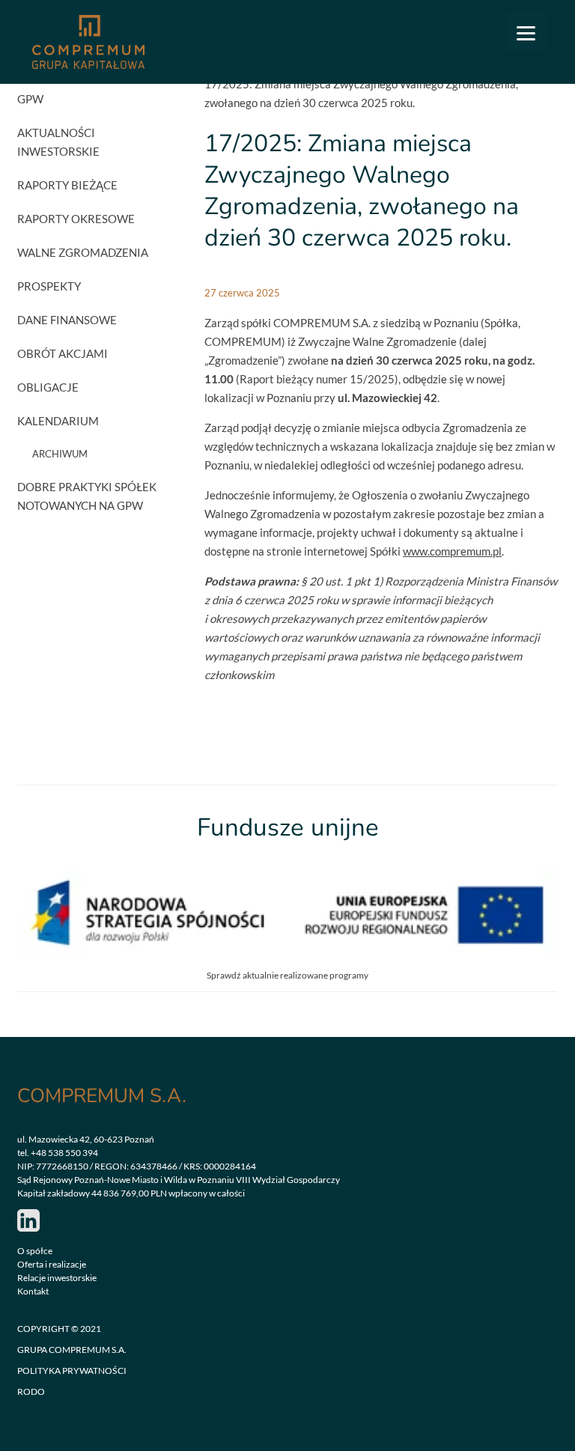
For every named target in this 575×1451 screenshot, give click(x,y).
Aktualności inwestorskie (58, 142)
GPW (30, 99)
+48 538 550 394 (64, 1152)
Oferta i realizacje (51, 1264)
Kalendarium (58, 421)
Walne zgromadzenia (82, 252)
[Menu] (526, 31)
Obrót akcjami (62, 353)
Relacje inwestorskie (57, 1277)
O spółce (34, 1250)
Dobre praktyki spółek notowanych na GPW (86, 496)
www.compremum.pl (452, 551)
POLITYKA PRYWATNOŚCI (72, 1370)
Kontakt (33, 1291)
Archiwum (60, 454)
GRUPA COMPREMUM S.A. (72, 1349)
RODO (31, 1391)
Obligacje (48, 387)
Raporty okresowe (76, 218)
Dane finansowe (67, 319)
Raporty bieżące (67, 185)
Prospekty (49, 286)
